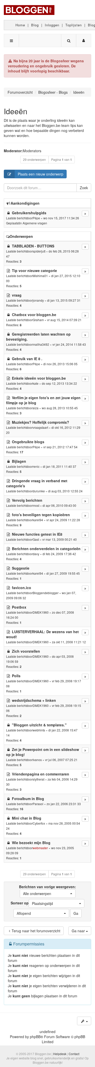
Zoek (84, 187)
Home (20, 25)
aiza (36, 408)
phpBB (35, 1036)
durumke (39, 491)
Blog (35, 25)
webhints (39, 730)
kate (36, 383)
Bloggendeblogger (46, 593)
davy (36, 554)
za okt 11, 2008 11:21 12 (69, 642)
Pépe (36, 218)
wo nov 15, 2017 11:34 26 (61, 218)
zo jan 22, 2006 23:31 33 (64, 804)
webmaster (40, 848)
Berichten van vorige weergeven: (47, 890)
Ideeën (15, 111)
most (36, 505)
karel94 (38, 520)
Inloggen (52, 25)
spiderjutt (39, 251)
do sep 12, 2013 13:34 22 (59, 383)
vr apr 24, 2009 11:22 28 (63, 520)
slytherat (38, 779)
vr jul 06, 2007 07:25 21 (61, 760)
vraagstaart (40, 427)
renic (36, 466)
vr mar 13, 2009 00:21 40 (59, 539)
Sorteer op (32, 903)
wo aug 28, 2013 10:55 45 (60, 408)
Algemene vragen (35, 223)
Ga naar (79, 930)
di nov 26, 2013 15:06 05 (60, 364)
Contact (74, 1054)
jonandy (38, 300)
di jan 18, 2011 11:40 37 (59, 466)
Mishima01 (40, 276)
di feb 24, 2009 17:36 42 (59, 554)
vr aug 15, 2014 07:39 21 (64, 320)
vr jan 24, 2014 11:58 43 (69, 344)
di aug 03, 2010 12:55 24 (65, 491)
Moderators (32, 150)
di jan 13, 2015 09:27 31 (64, 300)
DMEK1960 (41, 612)
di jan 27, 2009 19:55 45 (63, 573)
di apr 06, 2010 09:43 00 (59, 505)
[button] (47, 893)
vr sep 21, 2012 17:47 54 (60, 447)
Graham (38, 320)
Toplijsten (73, 25)
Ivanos (37, 760)
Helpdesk (59, 1054)
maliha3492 (41, 344)
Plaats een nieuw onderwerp (40, 174)
